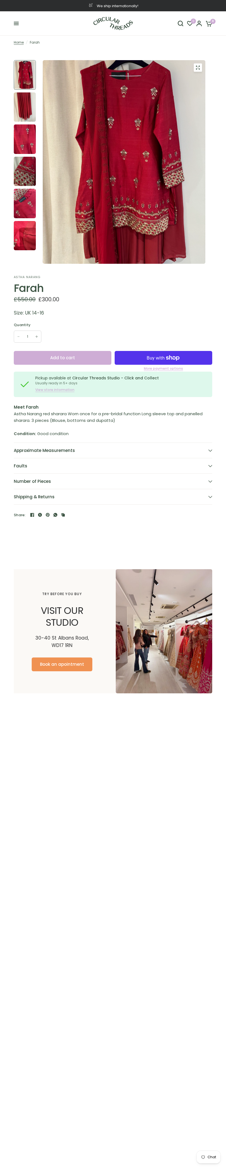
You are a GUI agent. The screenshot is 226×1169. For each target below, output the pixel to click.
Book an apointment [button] (62, 664)
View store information (54, 390)
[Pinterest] (47, 515)
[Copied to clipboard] (63, 515)
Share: (20, 515)
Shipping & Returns (34, 497)
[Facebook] (32, 515)
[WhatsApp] (55, 515)
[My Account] (199, 23)
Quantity (22, 324)
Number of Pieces (32, 481)
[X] (40, 515)
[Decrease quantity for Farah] (18, 336)
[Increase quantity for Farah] (36, 336)
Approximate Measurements (44, 450)
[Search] (180, 23)
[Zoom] (198, 67)
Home (19, 42)
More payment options (163, 368)
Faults (20, 466)
